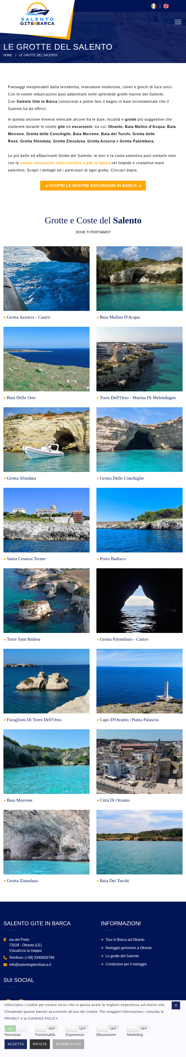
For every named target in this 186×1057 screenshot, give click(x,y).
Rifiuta (40, 1044)
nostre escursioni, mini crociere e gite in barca (65, 163)
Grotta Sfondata (21, 478)
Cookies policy (43, 1018)
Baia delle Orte (21, 397)
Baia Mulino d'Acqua (120, 317)
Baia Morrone (19, 800)
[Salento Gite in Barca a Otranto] (37, 13)
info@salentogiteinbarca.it (30, 965)
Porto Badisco (113, 558)
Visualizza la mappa (25, 950)
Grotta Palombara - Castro (124, 639)
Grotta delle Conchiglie (122, 478)
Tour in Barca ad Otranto (124, 940)
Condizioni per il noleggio (126, 964)
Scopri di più (68, 1044)
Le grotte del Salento (38, 55)
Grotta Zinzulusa (22, 880)
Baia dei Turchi (114, 880)
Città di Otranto (115, 800)
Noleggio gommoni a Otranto (128, 948)
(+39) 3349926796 (39, 957)
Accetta (16, 1044)
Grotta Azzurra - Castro (28, 317)
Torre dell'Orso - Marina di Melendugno (138, 397)
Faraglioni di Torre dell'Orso (34, 719)
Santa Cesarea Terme (26, 558)
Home (7, 55)
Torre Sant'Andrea (23, 639)
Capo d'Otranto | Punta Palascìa (129, 719)
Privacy (12, 1018)
